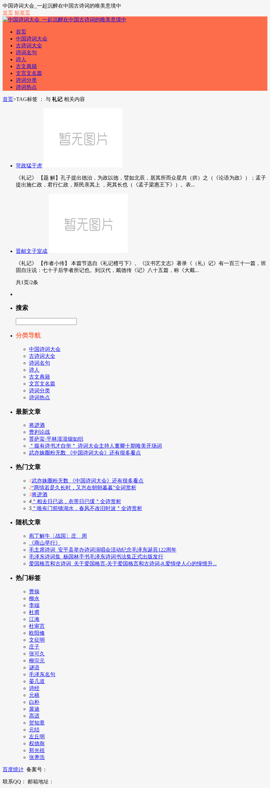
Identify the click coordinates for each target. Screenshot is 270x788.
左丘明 (37, 736)
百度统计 (13, 769)
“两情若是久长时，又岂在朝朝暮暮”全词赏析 (84, 487)
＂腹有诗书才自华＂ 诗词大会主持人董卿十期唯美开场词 (95, 446)
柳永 (34, 598)
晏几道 (37, 681)
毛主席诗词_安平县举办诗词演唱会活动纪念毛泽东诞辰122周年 (102, 550)
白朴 (34, 702)
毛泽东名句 (42, 674)
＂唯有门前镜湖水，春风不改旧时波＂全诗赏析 (87, 508)
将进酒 (37, 425)
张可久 (37, 653)
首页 (8, 12)
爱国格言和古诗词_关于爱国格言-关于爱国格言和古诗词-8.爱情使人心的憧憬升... (123, 563)
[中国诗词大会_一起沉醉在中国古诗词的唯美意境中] (64, 19)
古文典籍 (26, 66)
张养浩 (37, 757)
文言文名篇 (29, 73)
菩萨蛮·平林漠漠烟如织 (56, 439)
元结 (34, 729)
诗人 (21, 59)
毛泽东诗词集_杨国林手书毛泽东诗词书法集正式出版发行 (96, 556)
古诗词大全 (29, 45)
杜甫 (34, 612)
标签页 (22, 12)
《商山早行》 (45, 543)
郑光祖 (37, 750)
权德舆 (37, 743)
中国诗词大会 (31, 38)
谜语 (34, 667)
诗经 (34, 688)
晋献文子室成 (31, 251)
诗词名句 (26, 52)
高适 (34, 716)
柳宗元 (37, 660)
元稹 (34, 695)
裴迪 (34, 709)
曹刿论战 (39, 432)
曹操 (34, 591)
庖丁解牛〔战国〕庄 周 (58, 536)
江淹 (34, 619)
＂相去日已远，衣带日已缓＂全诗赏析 (76, 501)
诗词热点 (26, 87)
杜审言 (37, 626)
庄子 (34, 647)
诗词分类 (26, 80)
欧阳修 (37, 633)
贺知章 (37, 723)
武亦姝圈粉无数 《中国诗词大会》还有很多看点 (85, 453)
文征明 (37, 640)
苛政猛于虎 (29, 165)
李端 (34, 605)
